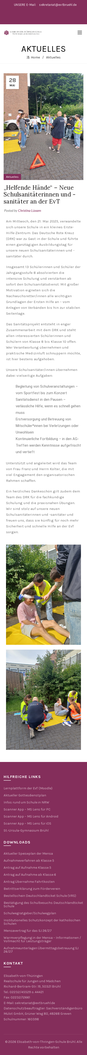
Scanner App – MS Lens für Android (31, 816)
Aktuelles (53, 57)
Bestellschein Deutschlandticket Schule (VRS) (40, 896)
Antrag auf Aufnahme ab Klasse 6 (30, 875)
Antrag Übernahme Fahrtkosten (29, 882)
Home (35, 57)
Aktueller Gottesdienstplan (25, 795)
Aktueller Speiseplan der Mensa (28, 853)
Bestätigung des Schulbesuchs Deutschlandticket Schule (43, 904)
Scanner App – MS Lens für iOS (27, 823)
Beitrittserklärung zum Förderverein (32, 889)
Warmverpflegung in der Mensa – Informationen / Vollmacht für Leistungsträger (42, 939)
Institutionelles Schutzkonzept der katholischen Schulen (42, 922)
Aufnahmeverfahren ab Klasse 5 (29, 861)
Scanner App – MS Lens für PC (27, 809)
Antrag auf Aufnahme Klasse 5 (27, 868)
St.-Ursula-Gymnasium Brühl (26, 830)
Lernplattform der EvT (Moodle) (28, 788)
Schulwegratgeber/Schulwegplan (30, 913)
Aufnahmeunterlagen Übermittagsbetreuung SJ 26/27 (41, 950)
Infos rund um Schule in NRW (26, 802)
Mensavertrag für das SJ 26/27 (28, 931)
